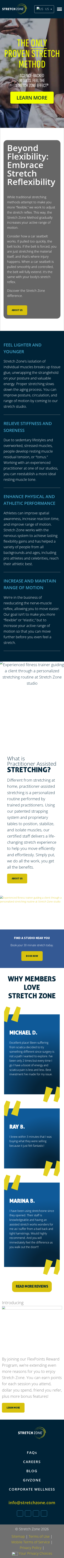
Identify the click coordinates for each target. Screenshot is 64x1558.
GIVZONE (32, 1480)
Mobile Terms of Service (30, 1542)
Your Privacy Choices (35, 1553)
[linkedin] (20, 1513)
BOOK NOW (32, 956)
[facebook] (28, 1513)
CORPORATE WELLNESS (32, 1489)
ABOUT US (17, 310)
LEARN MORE (13, 1407)
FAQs (32, 1452)
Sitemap (18, 1536)
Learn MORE (32, 97)
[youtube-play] (44, 1513)
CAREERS (32, 1461)
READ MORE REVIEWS (32, 1287)
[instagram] (36, 1513)
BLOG (32, 1471)
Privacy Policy (30, 1547)
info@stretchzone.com (32, 1502)
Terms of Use (39, 1536)
